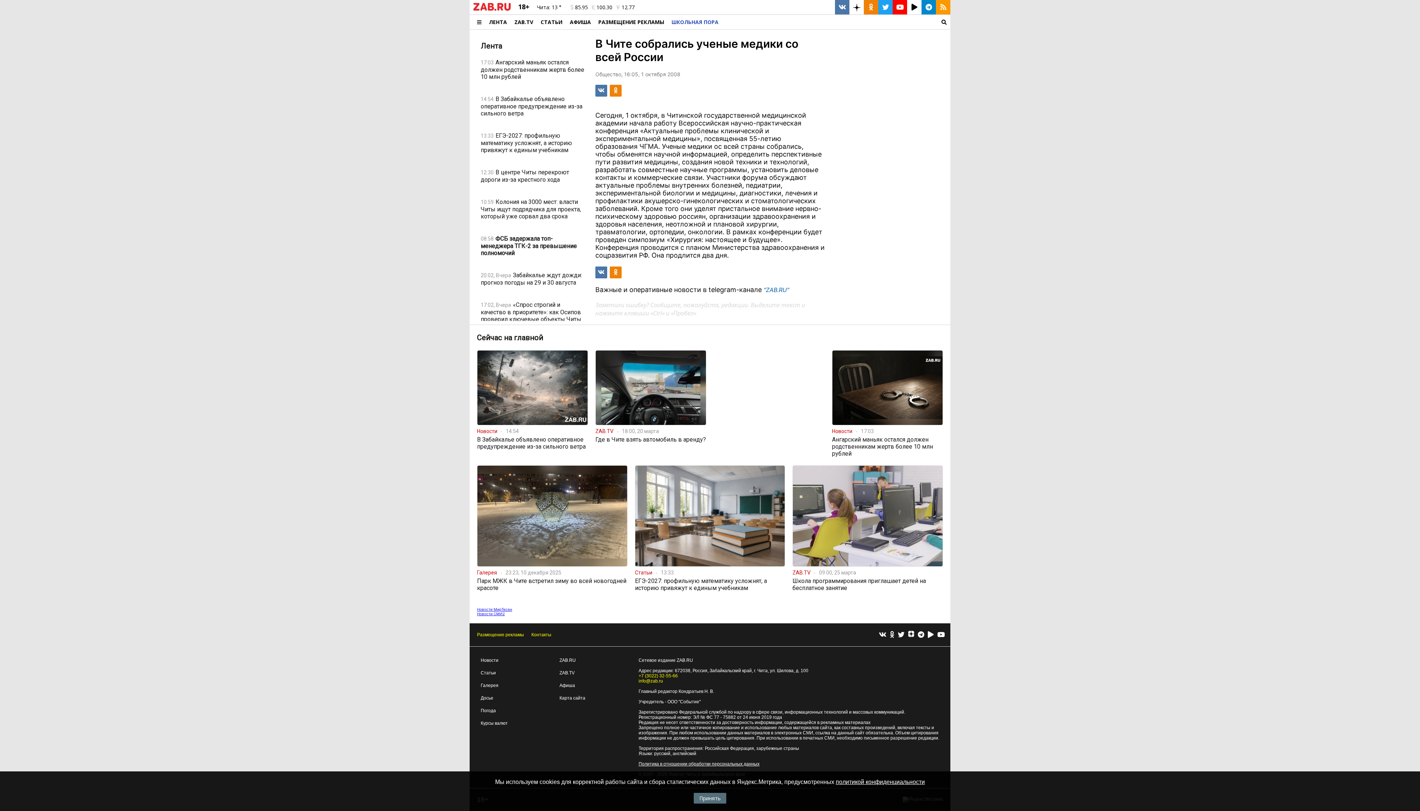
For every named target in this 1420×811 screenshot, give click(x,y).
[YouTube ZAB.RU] (900, 7)
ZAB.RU (567, 660)
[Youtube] (941, 635)
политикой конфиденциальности (880, 782)
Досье (487, 698)
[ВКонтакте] (882, 635)
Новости (489, 660)
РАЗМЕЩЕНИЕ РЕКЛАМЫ (631, 22)
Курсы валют (494, 723)
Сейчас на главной (510, 337)
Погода (488, 710)
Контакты (541, 634)
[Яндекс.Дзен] (911, 635)
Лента (498, 22)
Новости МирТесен (494, 609)
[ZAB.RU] (492, 9)
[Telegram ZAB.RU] (929, 7)
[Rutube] (931, 635)
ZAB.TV (523, 22)
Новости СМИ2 (491, 613)
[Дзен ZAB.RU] (856, 7)
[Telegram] (921, 635)
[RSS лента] (943, 7)
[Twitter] (901, 635)
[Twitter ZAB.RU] (885, 7)
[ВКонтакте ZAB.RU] (842, 7)
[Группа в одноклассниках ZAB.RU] (871, 7)
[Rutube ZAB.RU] (914, 7)
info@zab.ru (651, 681)
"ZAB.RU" (776, 290)
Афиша (580, 22)
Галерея (489, 685)
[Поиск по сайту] (836, 22)
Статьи (551, 22)
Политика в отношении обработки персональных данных (699, 764)
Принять (710, 798)
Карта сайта (572, 698)
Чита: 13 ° (549, 7)
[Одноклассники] (892, 635)
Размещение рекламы (500, 634)
